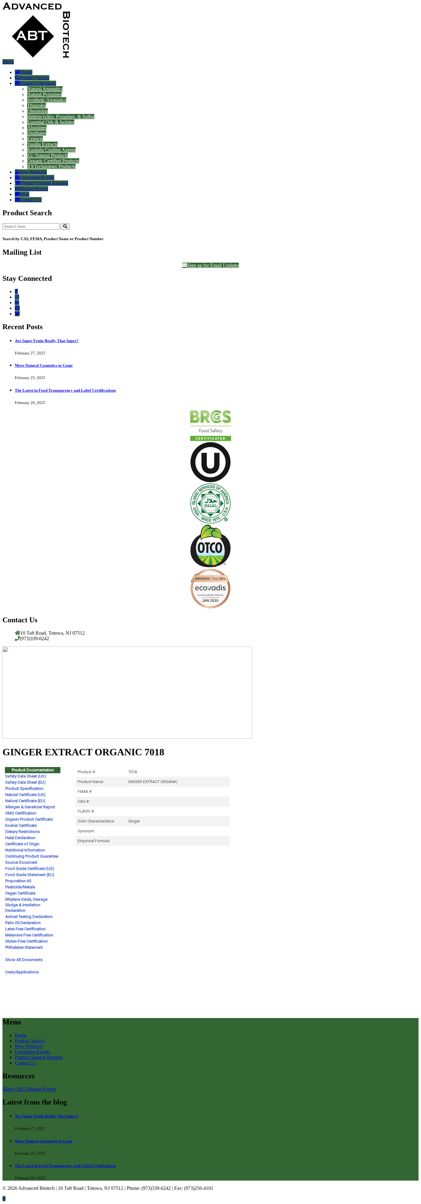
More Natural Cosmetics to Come (44, 365)
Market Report (34, 188)
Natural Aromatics (45, 88)
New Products (33, 172)
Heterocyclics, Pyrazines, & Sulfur (60, 116)
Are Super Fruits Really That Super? (47, 340)
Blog (24, 194)
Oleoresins (37, 111)
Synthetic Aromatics (46, 100)
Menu (8, 61)
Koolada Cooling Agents (51, 149)
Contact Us (31, 199)
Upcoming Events (36, 177)
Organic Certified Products (53, 161)
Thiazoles (36, 105)
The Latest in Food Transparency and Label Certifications (65, 390)
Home (26, 72)
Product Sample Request (44, 183)
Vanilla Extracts (42, 144)
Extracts (35, 138)
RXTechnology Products (51, 166)
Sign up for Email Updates (213, 265)
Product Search (34, 77)
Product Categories (37, 83)
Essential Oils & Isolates (50, 122)
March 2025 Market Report (29, 1089)
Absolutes (37, 127)
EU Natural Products (47, 155)
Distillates (36, 133)
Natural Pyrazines (44, 94)
